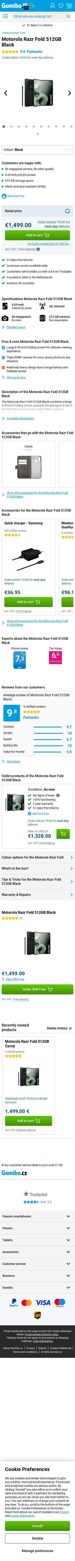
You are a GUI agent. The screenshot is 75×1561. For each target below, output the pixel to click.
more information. (43, 1341)
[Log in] (52, 6)
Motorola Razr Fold (14, 32)
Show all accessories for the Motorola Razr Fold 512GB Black (37, 494)
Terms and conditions (25, 1352)
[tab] (3, 126)
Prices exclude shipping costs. (42, 1334)
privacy (64, 1512)
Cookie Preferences (60, 1348)
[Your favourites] (61, 6)
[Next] (69, 93)
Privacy (30, 1348)
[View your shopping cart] (69, 6)
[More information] (38, 249)
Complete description (20, 418)
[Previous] (6, 93)
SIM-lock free (16, 196)
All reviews (13, 761)
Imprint (42, 1348)
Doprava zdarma (26, 1130)
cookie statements (22, 1515)
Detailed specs (16, 327)
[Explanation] (58, 795)
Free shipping (23, 611)
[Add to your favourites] (67, 211)
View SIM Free (15, 979)
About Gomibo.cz (13, 1348)
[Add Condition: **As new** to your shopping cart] (63, 834)
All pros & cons (16, 377)
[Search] (68, 16)
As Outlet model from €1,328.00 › (49, 243)
